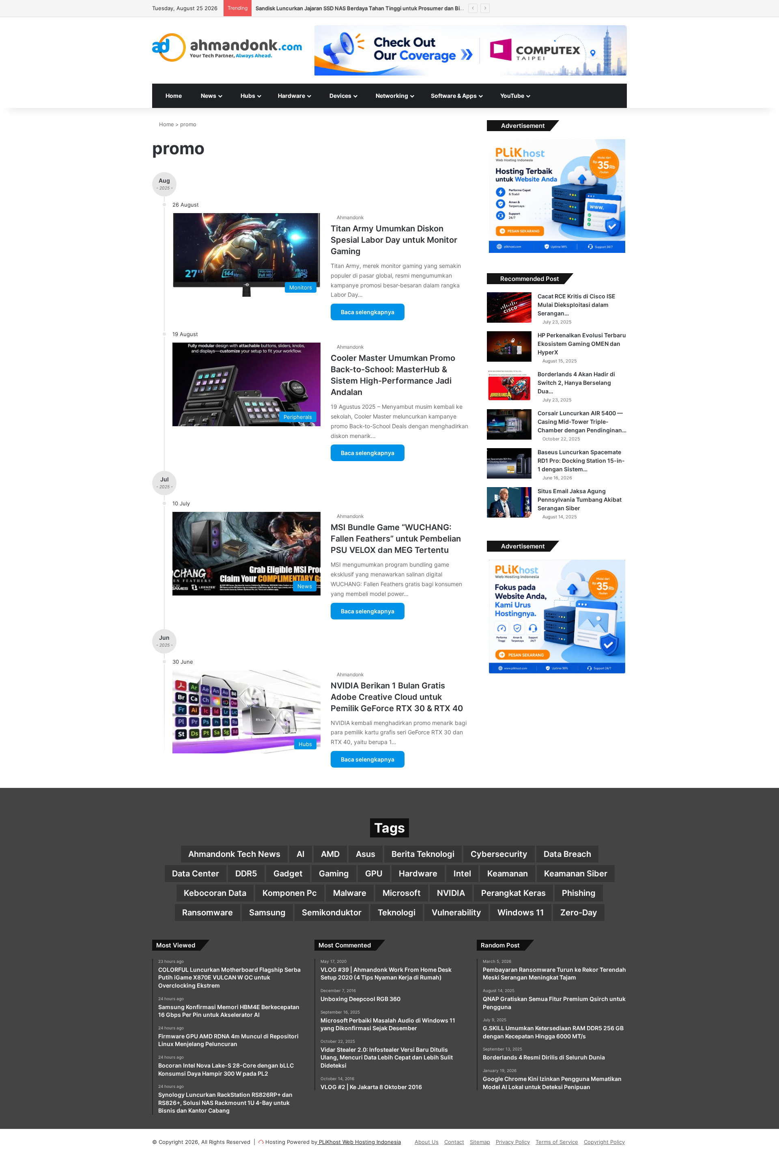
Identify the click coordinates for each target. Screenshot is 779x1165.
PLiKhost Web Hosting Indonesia (359, 1142)
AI (301, 854)
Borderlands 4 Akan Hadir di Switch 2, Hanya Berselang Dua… (576, 383)
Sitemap (480, 1142)
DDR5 (246, 873)
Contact (454, 1142)
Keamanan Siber (575, 873)
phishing (579, 893)
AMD (330, 854)
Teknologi (396, 912)
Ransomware (207, 912)
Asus (365, 854)
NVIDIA (451, 893)
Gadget (288, 873)
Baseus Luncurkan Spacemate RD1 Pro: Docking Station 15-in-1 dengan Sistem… (581, 460)
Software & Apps (453, 95)
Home (173, 95)
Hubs (247, 95)
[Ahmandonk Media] (227, 47)
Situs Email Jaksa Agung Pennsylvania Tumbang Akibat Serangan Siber (580, 499)
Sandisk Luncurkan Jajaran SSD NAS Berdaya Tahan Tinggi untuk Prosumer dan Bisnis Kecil (369, 8)
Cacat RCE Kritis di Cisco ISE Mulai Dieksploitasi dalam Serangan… (576, 305)
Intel (462, 873)
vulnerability (456, 912)
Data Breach (567, 854)
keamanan (507, 873)
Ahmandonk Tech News (234, 854)
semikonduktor (332, 912)
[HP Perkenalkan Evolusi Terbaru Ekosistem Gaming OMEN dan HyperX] (509, 346)
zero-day (578, 912)
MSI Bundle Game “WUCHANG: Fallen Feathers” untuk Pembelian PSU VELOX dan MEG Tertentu (396, 538)
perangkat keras (513, 893)
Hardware (291, 95)
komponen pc (290, 893)
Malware (349, 893)
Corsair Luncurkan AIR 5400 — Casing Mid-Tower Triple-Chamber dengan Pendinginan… (582, 422)
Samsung (267, 912)
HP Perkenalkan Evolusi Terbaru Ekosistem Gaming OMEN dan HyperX (582, 344)
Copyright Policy (604, 1142)
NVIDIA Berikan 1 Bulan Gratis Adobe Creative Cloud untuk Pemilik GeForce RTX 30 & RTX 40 (397, 697)
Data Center (195, 873)
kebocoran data (215, 893)
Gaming (334, 873)
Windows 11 (520, 912)
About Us (427, 1142)
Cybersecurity (499, 854)
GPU (374, 873)
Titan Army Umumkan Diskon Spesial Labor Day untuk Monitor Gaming (394, 240)
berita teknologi (423, 854)
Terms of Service (557, 1142)
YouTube (511, 95)
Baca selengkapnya (367, 312)
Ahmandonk (350, 217)
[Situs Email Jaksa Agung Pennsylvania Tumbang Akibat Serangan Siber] (509, 502)
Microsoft (402, 893)
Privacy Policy (513, 1142)
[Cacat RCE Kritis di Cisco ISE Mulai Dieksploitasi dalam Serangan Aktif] (509, 307)
